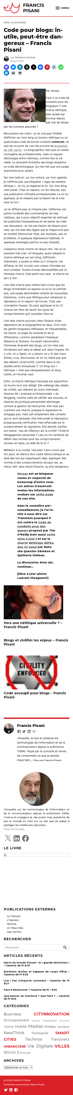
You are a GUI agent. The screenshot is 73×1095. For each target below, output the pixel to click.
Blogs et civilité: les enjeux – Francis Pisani (36, 642)
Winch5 (11, 924)
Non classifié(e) (15, 22)
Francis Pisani (25, 57)
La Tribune (13, 916)
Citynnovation (51, 1014)
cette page (44, 494)
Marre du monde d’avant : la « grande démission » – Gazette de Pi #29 (36, 964)
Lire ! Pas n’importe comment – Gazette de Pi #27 (36, 982)
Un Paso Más (15, 927)
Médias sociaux (56, 1027)
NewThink (14, 1032)
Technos (33, 1039)
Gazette (36, 1021)
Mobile (21, 1026)
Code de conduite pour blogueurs (34, 526)
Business (12, 1014)
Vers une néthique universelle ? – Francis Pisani (33, 625)
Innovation (64, 1021)
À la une (25, 1052)
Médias (35, 1026)
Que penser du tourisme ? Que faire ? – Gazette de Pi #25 (36, 997)
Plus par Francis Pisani (47, 760)
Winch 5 (11, 1052)
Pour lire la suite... (14, 829)
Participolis (40, 1033)
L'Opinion (13, 920)
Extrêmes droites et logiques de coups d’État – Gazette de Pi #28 (36, 973)
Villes (62, 1046)
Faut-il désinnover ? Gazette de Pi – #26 (30, 989)
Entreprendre (16, 1020)
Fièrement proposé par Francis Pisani (24, 1084)
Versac (23, 473)
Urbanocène (15, 1046)
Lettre (9, 1027)
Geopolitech (50, 1020)
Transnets (60, 1039)
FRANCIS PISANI (33, 7)
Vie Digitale (40, 1046)
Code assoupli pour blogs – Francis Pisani (35, 695)
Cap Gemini (14, 931)
